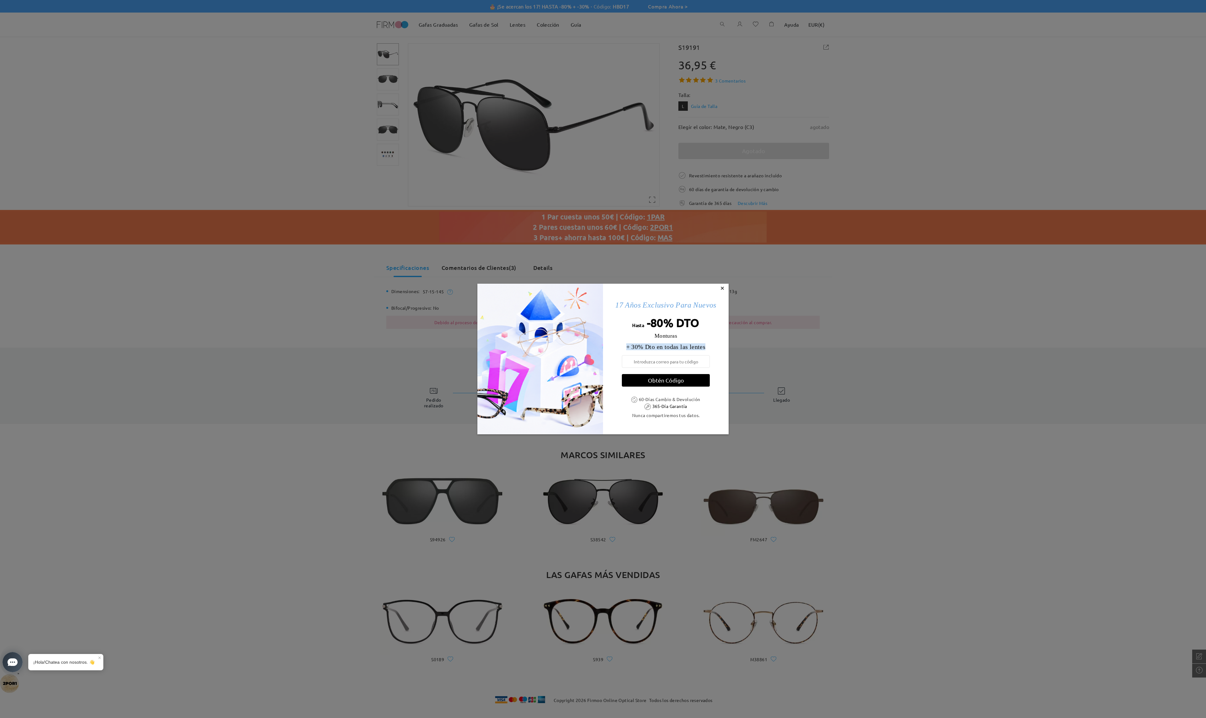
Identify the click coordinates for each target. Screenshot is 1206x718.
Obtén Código (666, 380)
